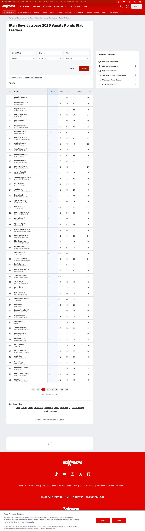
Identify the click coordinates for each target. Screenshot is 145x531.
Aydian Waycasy (20, 201)
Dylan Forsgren (19, 224)
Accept (103, 520)
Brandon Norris (19, 97)
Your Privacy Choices (105, 486)
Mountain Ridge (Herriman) (22, 191)
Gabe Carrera (19, 160)
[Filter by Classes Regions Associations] (76, 53)
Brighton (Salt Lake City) (21, 162)
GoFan (67, 497)
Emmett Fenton (19, 212)
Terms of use (71, 486)
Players (44, 12)
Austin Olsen (18, 252)
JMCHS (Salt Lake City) (21, 237)
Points (30, 408)
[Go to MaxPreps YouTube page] (64, 474)
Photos (96, 12)
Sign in (136, 6)
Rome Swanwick (20, 235)
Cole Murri (18, 344)
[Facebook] (140, 1)
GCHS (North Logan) (20, 317)
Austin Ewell (18, 321)
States (52, 12)
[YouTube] (123, 1)
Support (120, 486)
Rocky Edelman (19, 154)
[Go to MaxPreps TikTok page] (56, 474)
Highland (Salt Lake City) (21, 329)
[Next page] (62, 389)
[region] (72, 520)
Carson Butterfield (20, 270)
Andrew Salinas (19, 166)
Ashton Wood (19, 172)
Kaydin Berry (18, 108)
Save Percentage (78, 408)
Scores (59, 12)
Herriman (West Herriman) (22, 231)
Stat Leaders (53, 18)
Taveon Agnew (19, 327)
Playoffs (89, 12)
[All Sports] (86, 6)
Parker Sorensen (20, 229)
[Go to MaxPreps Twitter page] (80, 474)
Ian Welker (18, 264)
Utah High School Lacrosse (38, 18)
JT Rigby (17, 189)
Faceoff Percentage (50, 411)
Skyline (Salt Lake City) (21, 312)
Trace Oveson (19, 362)
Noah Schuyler (19, 143)
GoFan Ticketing (20, 1)
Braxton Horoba (20, 114)
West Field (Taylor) (20, 151)
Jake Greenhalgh (20, 275)
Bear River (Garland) (20, 375)
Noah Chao (18, 356)
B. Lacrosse (24, 6)
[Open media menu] (127, 6)
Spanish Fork (18, 99)
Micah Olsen (18, 339)
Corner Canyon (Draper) (21, 352)
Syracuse (17, 346)
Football (36, 6)
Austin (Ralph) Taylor (21, 178)
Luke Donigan (19, 131)
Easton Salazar (19, 137)
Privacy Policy (58, 486)
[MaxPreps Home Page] (9, 18)
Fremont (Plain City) (20, 110)
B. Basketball (60, 6)
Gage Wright (18, 149)
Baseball (47, 6)
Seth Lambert (19, 281)
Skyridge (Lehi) (18, 105)
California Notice (87, 486)
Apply (84, 68)
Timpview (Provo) (19, 220)
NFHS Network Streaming (42, 1)
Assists (24, 408)
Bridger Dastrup (20, 126)
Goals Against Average (62, 408)
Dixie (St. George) (19, 185)
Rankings (68, 12)
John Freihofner (20, 258)
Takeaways (49, 408)
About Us (23, 486)
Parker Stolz (18, 206)
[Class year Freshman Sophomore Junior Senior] (49, 58)
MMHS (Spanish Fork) (21, 197)
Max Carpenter (19, 241)
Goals (18, 408)
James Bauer (19, 218)
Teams (36, 12)
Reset (71, 68)
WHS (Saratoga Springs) (21, 243)
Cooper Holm (19, 183)
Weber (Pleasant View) (21, 277)
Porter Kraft (18, 195)
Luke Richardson (20, 247)
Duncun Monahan (20, 310)
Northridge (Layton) (20, 341)
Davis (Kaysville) (19, 133)
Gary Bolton (18, 120)
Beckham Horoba (20, 367)
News (104, 12)
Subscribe (46, 486)
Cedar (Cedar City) (19, 364)
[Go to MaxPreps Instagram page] (72, 474)
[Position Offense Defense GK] (76, 58)
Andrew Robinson (20, 298)
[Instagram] (129, 1)
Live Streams (113, 12)
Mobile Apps (34, 486)
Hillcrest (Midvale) (20, 266)
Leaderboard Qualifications (32, 78)
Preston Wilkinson (21, 373)
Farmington (17, 306)
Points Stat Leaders (65, 18)
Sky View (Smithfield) (20, 294)
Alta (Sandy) (18, 116)
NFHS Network (78, 497)
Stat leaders (78, 12)
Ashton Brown (19, 350)
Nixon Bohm (18, 293)
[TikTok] (118, 1)
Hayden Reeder (19, 316)
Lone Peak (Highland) (21, 214)
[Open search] (121, 6)
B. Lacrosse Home (24, 12)
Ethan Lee (18, 379)
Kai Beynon (18, 304)
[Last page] (67, 389)
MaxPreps (6, 1)
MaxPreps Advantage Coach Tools (72, 1)
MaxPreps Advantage (95, 497)
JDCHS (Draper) (19, 145)
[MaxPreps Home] (8, 6)
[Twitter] (134, 1)
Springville (17, 300)
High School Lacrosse (20, 18)
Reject (119, 520)
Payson (16, 122)
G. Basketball (74, 6)
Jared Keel (18, 287)
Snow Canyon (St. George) (22, 139)
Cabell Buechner (20, 103)
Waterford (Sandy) (20, 358)
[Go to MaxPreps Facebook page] (89, 474)
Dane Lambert (19, 333)
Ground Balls (38, 408)
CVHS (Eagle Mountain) (21, 128)
